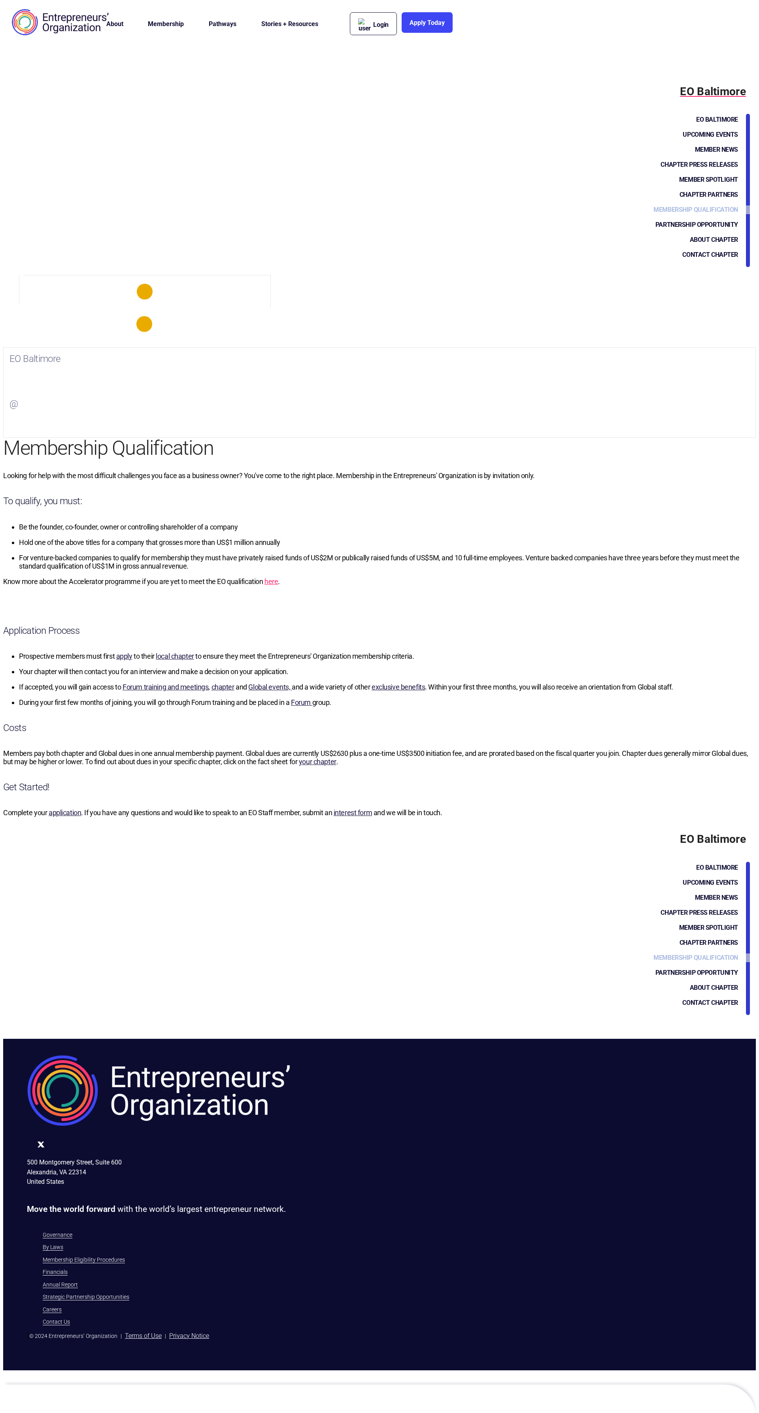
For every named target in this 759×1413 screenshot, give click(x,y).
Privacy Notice (189, 1336)
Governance (57, 1235)
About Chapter (714, 239)
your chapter (317, 761)
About (114, 24)
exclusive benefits (398, 687)
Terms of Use (143, 1336)
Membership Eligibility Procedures (84, 1260)
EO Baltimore (717, 119)
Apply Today (427, 22)
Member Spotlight (708, 179)
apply (124, 656)
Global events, (270, 687)
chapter (222, 687)
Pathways (222, 24)
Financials (55, 1272)
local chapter (175, 656)
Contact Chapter (710, 254)
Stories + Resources (289, 24)
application (65, 812)
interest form (353, 812)
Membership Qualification (695, 209)
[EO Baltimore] (144, 291)
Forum (301, 702)
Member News (716, 149)
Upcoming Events (710, 134)
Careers (52, 1309)
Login (381, 24)
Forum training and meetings (165, 687)
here (271, 581)
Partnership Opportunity (696, 224)
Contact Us (56, 1322)
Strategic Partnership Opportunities (86, 1297)
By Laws (53, 1247)
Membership (166, 24)
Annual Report (60, 1284)
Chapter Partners (709, 194)
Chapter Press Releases (699, 164)
